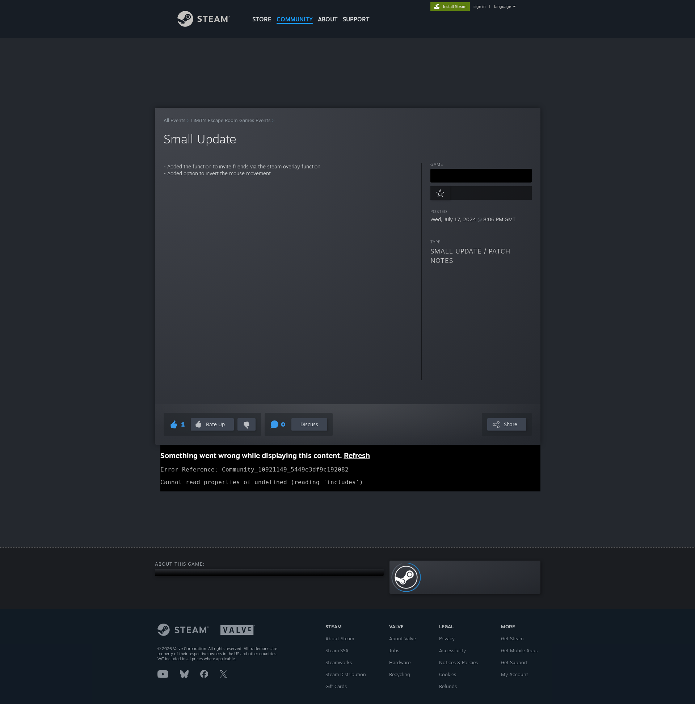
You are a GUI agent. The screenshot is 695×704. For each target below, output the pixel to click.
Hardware (399, 662)
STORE (261, 19)
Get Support (514, 662)
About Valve (402, 638)
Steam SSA (337, 650)
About (328, 19)
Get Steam (512, 638)
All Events (174, 120)
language (502, 6)
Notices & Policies (458, 662)
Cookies (447, 674)
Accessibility (452, 650)
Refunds (448, 686)
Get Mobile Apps (519, 650)
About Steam (339, 638)
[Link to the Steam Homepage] (203, 25)
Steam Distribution (345, 674)
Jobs (394, 650)
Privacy (447, 638)
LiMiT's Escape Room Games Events (230, 120)
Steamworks (338, 662)
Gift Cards (336, 686)
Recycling (399, 674)
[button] (481, 176)
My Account (514, 674)
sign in (479, 6)
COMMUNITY (295, 19)
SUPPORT (356, 19)
